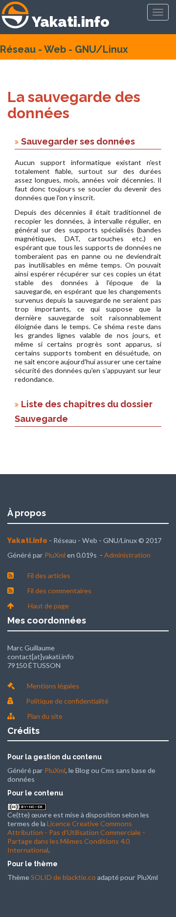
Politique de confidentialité (67, 701)
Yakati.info (71, 21)
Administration (127, 555)
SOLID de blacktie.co (63, 877)
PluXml (55, 555)
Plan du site (45, 716)
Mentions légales (53, 686)
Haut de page (48, 606)
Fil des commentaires (59, 590)
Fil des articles (48, 575)
